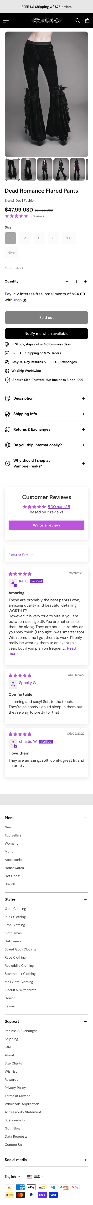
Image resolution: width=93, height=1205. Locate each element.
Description (23, 398)
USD (37, 1176)
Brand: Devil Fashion (20, 200)
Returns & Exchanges (31, 429)
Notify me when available (46, 333)
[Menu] (5, 20)
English (10, 1176)
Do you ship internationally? (37, 445)
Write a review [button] (46, 525)
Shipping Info (25, 414)
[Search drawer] (78, 20)
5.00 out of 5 (59, 506)
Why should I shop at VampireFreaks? (31, 463)
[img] (20, 573)
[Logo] (46, 20)
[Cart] (87, 20)
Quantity (12, 281)
